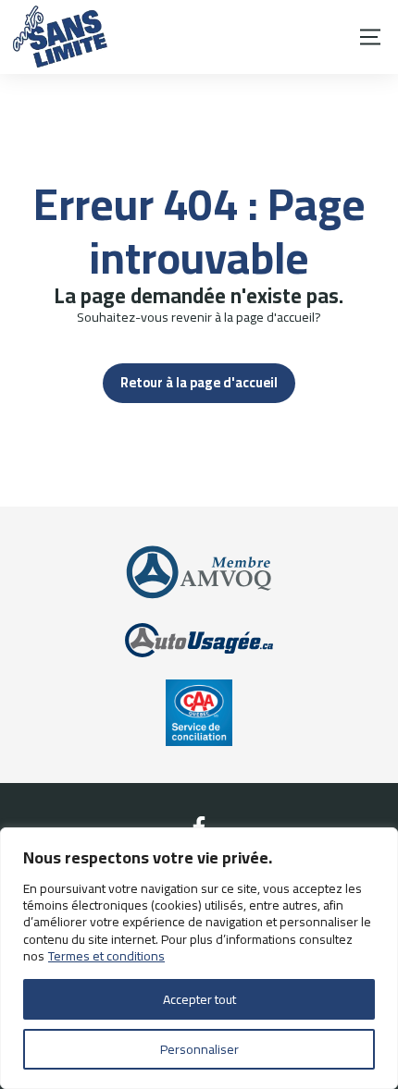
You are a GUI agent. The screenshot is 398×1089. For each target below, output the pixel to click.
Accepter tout (199, 999)
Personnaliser (199, 1049)
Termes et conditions (106, 956)
